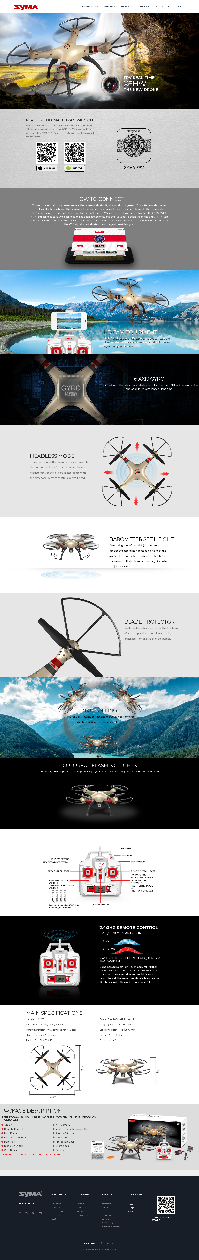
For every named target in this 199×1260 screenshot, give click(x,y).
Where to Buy (107, 1223)
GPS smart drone (59, 1204)
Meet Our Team (83, 1211)
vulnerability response (111, 1226)
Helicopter (56, 1215)
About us (80, 1204)
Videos (109, 6)
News (125, 6)
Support (163, 6)
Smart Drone (57, 1207)
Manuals (105, 1207)
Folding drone (57, 1211)
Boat (54, 1219)
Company (142, 6)
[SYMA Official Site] (26, 7)
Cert (103, 1211)
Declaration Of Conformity (108, 1217)
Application (106, 1204)
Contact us (81, 1207)
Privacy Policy (83, 1215)
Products (90, 6)
